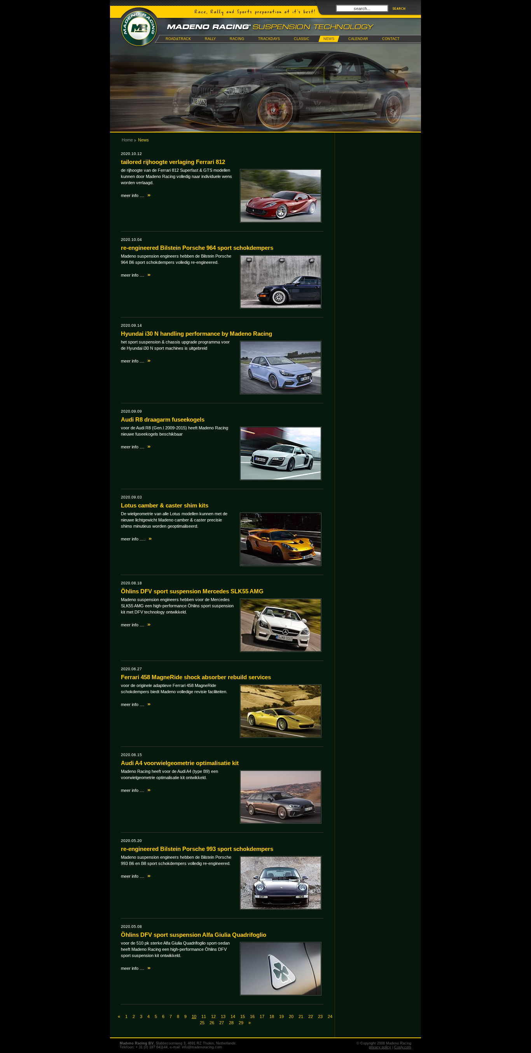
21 (301, 1016)
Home (127, 140)
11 (203, 1016)
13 (223, 1016)
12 (213, 1016)
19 (281, 1016)
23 (320, 1016)
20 (291, 1016)
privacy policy (380, 1047)
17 (262, 1016)
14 (233, 1016)
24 (330, 1016)
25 (202, 1022)
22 (310, 1016)
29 (241, 1022)
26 (212, 1022)
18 (271, 1016)
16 (252, 1016)
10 (194, 1016)
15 (242, 1016)
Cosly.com (402, 1047)
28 (231, 1022)
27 (221, 1022)
